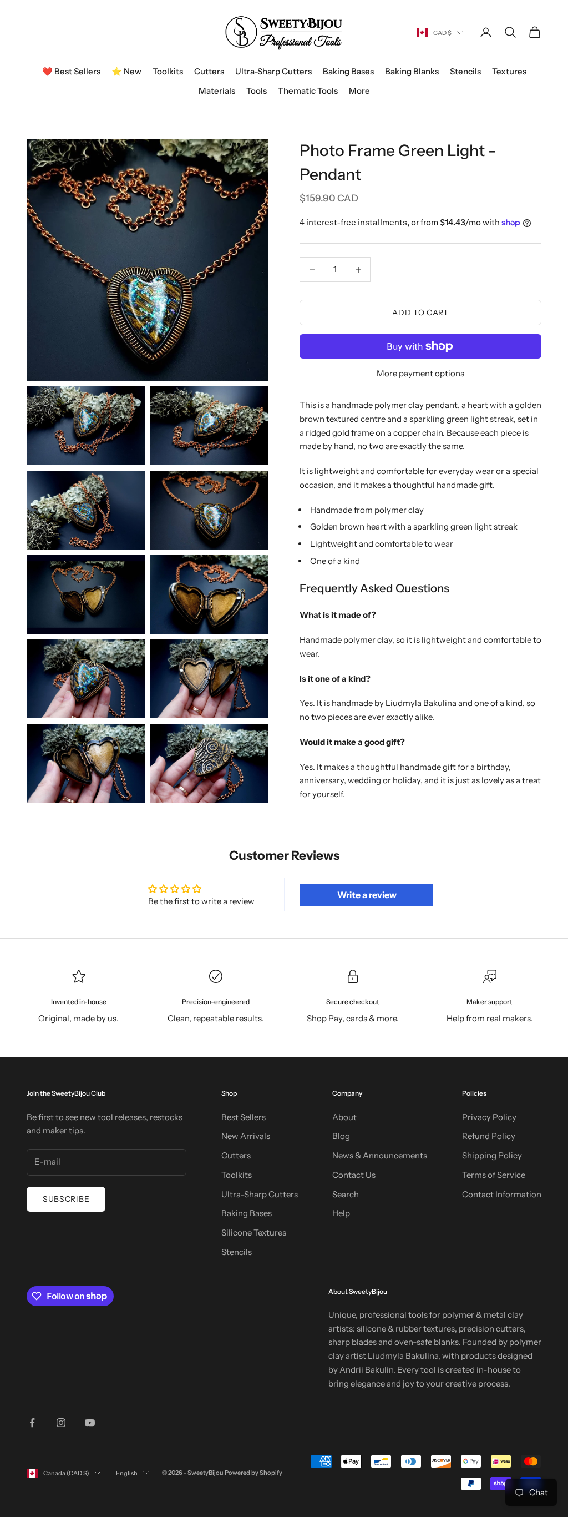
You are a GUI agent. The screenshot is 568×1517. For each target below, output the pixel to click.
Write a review (367, 894)
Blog (341, 1136)
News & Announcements (379, 1155)
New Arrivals (245, 1136)
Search (345, 1194)
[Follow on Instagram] (61, 1422)
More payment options (420, 373)
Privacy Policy (489, 1117)
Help (341, 1213)
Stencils (465, 71)
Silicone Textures (253, 1232)
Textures (509, 71)
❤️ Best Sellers (71, 71)
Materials (217, 90)
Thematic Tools (308, 90)
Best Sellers (243, 1117)
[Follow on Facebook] (32, 1422)
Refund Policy (488, 1136)
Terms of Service (493, 1175)
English (127, 1473)
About (344, 1117)
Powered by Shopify (253, 1472)
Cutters (209, 71)
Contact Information (501, 1194)
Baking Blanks (412, 71)
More (359, 90)
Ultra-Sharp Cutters (273, 71)
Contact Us (354, 1175)
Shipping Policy (492, 1155)
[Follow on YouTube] (89, 1422)
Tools (256, 90)
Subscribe (66, 1199)
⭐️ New (126, 71)
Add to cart (420, 312)
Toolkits (168, 71)
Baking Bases (348, 71)
